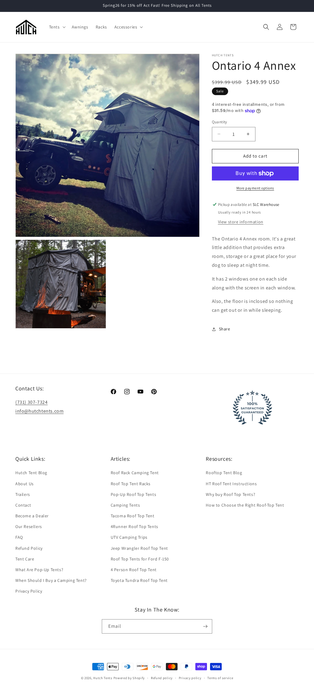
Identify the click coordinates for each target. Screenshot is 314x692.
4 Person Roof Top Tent (134, 569)
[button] (56, 26)
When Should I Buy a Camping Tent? (51, 580)
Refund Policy (29, 548)
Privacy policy (190, 678)
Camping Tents (125, 505)
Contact (23, 505)
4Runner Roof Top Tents (134, 526)
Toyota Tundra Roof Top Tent (139, 580)
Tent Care (24, 559)
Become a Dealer (32, 516)
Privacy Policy (28, 591)
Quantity (219, 122)
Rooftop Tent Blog (224, 472)
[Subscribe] (205, 626)
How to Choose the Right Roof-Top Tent (245, 505)
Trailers (22, 494)
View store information (240, 222)
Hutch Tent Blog (31, 472)
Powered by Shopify (129, 678)
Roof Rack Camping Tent (135, 472)
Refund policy (162, 678)
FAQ (19, 537)
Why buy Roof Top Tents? (230, 494)
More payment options (255, 188)
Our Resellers (28, 526)
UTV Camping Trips (129, 537)
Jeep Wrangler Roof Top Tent (139, 548)
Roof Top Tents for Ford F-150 (140, 559)
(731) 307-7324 (31, 402)
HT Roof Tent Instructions (231, 483)
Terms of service (220, 678)
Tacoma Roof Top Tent (133, 516)
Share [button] (224, 329)
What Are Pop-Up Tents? (39, 569)
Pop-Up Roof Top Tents (133, 494)
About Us (24, 483)
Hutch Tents (103, 678)
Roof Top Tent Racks (131, 483)
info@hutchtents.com (39, 411)
